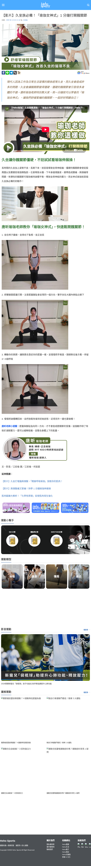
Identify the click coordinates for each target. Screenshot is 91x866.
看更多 (86, 630)
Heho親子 (65, 849)
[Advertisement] (45, 607)
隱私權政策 (50, 844)
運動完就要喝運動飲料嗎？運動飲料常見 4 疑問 (63, 793)
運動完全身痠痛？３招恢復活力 (12, 793)
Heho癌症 (65, 852)
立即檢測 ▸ (12, 549)
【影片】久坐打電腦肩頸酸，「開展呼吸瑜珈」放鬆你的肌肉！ (32, 481)
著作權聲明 (50, 847)
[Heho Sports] (45, 5)
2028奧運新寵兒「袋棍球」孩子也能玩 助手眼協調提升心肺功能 (26, 684)
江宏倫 (25, 20)
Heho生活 (65, 847)
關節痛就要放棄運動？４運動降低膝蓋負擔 (16, 743)
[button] (3, 5)
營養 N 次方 (66, 857)
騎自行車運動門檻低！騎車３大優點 (59, 743)
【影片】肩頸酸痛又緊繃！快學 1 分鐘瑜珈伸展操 (26, 488)
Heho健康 (65, 844)
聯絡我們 (50, 849)
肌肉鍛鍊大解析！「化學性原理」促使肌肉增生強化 (27, 496)
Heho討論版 (66, 854)
